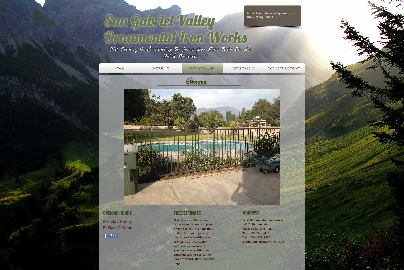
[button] (202, 147)
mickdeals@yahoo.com (268, 241)
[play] (288, 201)
